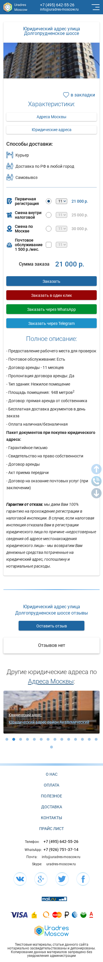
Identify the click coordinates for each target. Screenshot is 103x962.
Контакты (51, 817)
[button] (6, 739)
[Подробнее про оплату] (19, 914)
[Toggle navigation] (95, 7)
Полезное (51, 796)
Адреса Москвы (51, 116)
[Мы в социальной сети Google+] (41, 879)
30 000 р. (80, 228)
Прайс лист (51, 828)
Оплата (51, 785)
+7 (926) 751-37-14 (60, 849)
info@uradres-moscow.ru (59, 9)
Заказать (51, 281)
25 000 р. (80, 215)
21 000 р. (80, 201)
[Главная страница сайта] (51, 930)
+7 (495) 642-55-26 (57, 5)
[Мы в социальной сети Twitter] (62, 879)
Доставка (51, 807)
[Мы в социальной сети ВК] (20, 879)
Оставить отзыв (51, 626)
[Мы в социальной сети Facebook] (83, 879)
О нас (52, 774)
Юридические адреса (52, 129)
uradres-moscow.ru (61, 864)
